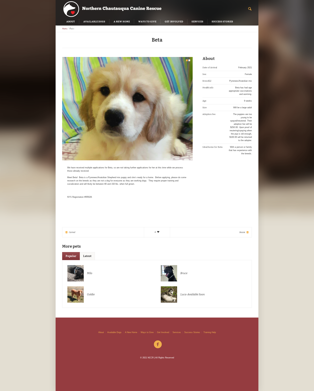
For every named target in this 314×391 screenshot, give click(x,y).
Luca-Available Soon (192, 294)
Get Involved (163, 332)
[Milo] (75, 273)
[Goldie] (75, 294)
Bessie (242, 232)
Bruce (183, 273)
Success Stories (192, 332)
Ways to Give (147, 332)
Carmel (72, 232)
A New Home (131, 332)
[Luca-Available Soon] (169, 294)
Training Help (209, 332)
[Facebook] (158, 344)
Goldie (91, 294)
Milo (89, 273)
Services (177, 332)
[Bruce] (169, 273)
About (101, 332)
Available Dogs (114, 332)
